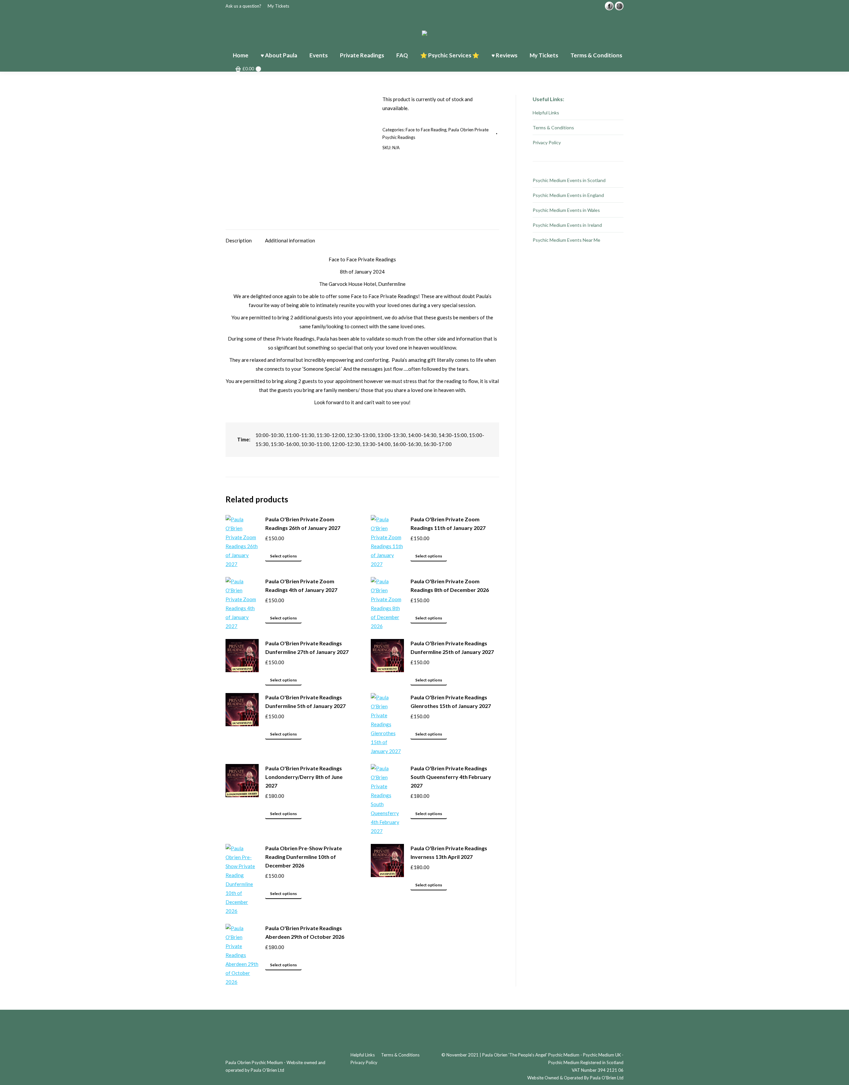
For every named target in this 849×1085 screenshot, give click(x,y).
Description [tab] (239, 240)
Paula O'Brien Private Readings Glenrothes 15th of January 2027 (451, 701)
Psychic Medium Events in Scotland (569, 180)
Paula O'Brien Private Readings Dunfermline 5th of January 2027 (305, 701)
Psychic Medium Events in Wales (566, 210)
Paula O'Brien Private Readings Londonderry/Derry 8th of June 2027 (304, 777)
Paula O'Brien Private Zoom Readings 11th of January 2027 (448, 523)
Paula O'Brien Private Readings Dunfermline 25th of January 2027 (452, 647)
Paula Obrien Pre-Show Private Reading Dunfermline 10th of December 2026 (303, 856)
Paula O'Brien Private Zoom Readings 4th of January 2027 (301, 585)
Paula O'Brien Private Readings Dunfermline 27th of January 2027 (307, 647)
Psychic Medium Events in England (568, 195)
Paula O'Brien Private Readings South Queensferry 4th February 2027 (451, 777)
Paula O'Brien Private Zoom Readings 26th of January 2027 (302, 523)
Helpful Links (546, 112)
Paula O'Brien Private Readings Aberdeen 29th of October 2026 (304, 932)
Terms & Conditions (553, 127)
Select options (283, 555)
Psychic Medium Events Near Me (566, 240)
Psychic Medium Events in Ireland (567, 225)
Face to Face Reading (426, 129)
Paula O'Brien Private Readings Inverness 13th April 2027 (449, 852)
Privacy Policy (547, 142)
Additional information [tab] (290, 240)
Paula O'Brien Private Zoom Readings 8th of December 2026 (450, 585)
